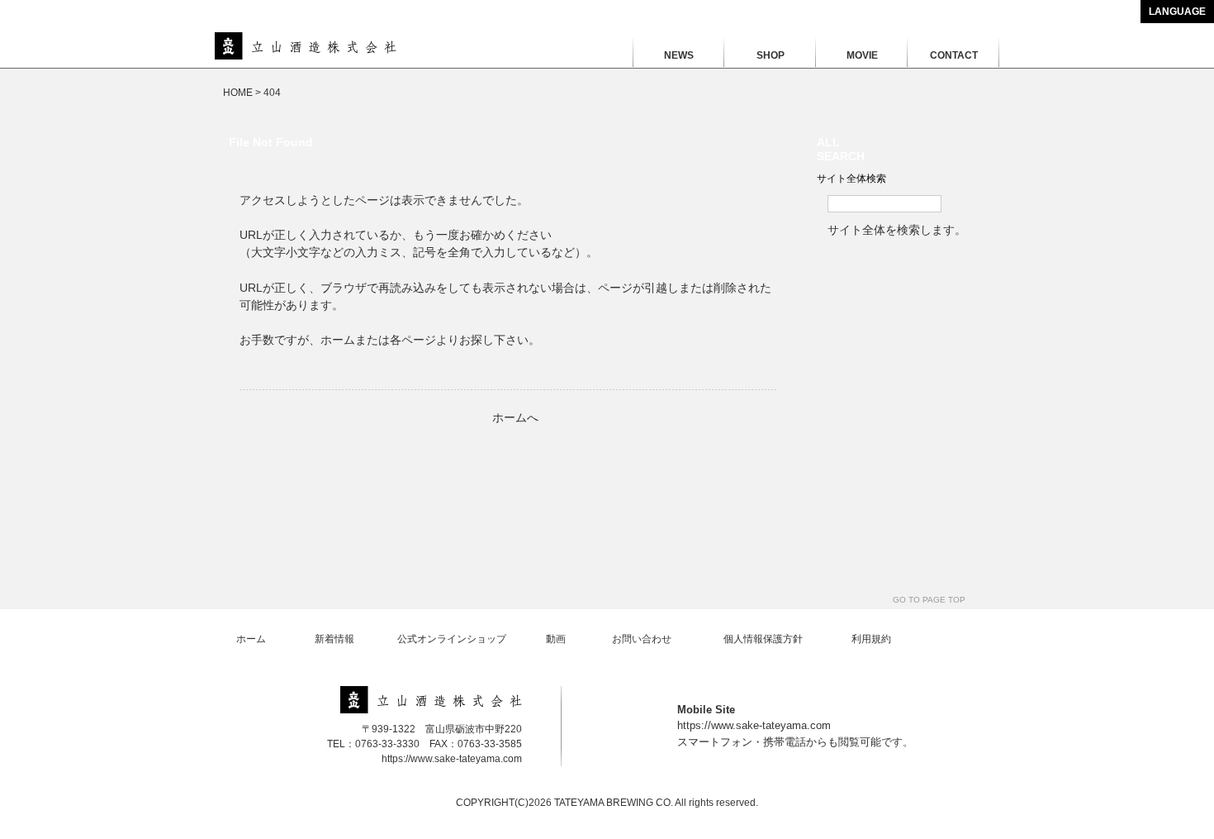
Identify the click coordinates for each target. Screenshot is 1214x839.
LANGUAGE (1177, 11)
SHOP (770, 55)
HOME (238, 92)
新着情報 (334, 639)
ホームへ (515, 417)
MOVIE (862, 55)
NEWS (679, 55)
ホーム (251, 639)
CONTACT (954, 55)
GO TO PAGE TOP (929, 599)
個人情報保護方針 (763, 639)
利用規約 (871, 639)
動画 (556, 639)
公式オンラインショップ (451, 639)
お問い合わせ (641, 639)
